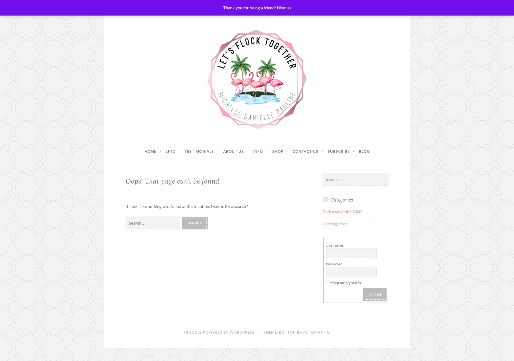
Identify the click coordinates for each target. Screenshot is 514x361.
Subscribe (339, 151)
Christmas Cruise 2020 (342, 211)
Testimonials (199, 151)
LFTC (170, 151)
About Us (233, 151)
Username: (335, 245)
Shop (277, 151)
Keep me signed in (345, 282)
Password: (334, 264)
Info (258, 151)
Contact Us (305, 151)
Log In (375, 294)
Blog (364, 151)
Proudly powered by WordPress (219, 332)
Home (150, 151)
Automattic (316, 332)
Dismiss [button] (284, 7)
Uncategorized (335, 223)
